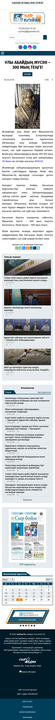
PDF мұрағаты (27, 564)
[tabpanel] (27, 616)
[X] (34, 248)
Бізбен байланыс (27, 712)
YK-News (6, 161)
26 (19, 600)
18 (13, 596)
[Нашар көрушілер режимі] (28, 7)
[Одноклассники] (27, 248)
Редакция (27, 706)
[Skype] (38, 248)
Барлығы (27, 500)
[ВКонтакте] (23, 248)
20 (26, 596)
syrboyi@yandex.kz (29, 31)
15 (41, 593)
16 (49, 593)
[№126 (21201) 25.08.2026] (27, 536)
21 (34, 596)
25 (13, 600)
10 (6, 593)
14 (34, 593)
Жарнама (27, 717)
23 (49, 596)
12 (19, 593)
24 (6, 600)
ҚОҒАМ (27, 74)
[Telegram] (20, 248)
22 (41, 596)
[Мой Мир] (31, 248)
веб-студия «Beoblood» (27, 694)
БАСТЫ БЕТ (27, 701)
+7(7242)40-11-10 (27, 28)
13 (26, 593)
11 (13, 593)
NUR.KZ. (39, 161)
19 (19, 596)
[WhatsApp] (16, 248)
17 (6, 596)
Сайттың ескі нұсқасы (27, 689)
